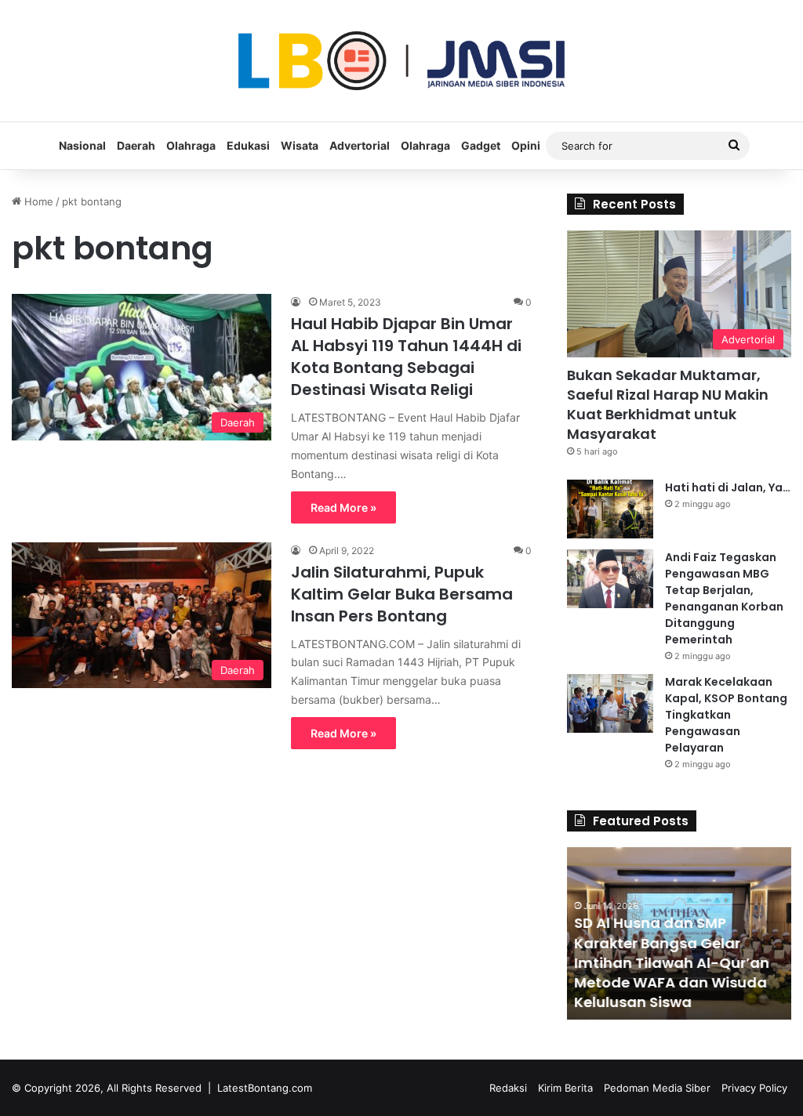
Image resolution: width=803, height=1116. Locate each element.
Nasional (82, 145)
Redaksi (508, 1088)
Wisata (299, 145)
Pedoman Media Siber (657, 1088)
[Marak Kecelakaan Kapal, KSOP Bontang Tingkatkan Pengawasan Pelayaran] (610, 703)
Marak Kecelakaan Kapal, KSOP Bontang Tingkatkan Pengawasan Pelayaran (726, 714)
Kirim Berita (565, 1088)
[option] (679, 933)
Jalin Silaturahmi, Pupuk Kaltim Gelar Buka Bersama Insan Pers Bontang (402, 594)
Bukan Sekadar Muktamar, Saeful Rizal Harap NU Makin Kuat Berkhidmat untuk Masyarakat (667, 404)
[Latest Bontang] (401, 60)
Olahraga (191, 145)
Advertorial (359, 145)
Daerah (136, 145)
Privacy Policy (754, 1088)
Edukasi (248, 145)
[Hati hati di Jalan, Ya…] (610, 509)
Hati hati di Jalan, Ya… (727, 487)
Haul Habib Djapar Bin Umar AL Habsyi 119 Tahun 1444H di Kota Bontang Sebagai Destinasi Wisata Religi (406, 356)
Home (37, 201)
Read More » (343, 507)
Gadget (480, 145)
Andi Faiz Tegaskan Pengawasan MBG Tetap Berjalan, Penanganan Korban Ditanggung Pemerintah (724, 598)
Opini (525, 145)
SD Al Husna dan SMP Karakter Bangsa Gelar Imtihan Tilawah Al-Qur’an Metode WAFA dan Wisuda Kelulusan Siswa (672, 962)
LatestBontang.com (264, 1088)
